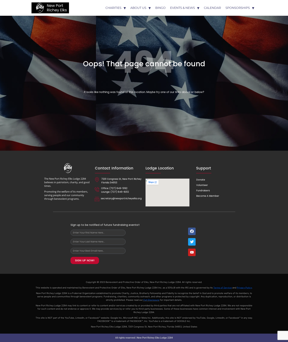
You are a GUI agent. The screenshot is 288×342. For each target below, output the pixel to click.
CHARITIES (113, 8)
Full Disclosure (151, 300)
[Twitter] (192, 242)
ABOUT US (138, 8)
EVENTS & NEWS (182, 8)
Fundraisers (203, 190)
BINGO (160, 8)
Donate (200, 179)
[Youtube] (192, 252)
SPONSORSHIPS (237, 8)
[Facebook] (192, 231)
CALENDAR (212, 8)
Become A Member (207, 196)
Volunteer (202, 185)
